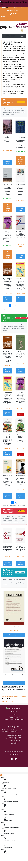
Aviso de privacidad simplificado (14, 738)
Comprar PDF (7, 162)
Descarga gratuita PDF (20, 161)
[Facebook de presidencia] (12, 759)
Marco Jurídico (14, 717)
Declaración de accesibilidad (14, 735)
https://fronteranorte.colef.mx (10, 702)
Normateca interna (19, 7)
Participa (14, 714)
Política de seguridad (14, 742)
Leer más (17, 731)
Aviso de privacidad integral (14, 737)
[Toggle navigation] (2, 5)
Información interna (14, 10)
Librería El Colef (9, 36)
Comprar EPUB (20, 209)
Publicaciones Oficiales (14, 716)
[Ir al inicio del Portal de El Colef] (6, 28)
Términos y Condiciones (14, 740)
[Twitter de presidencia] (16, 759)
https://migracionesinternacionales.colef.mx (14, 696)
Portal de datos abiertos (14, 734)
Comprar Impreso (7, 370)
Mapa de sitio (14, 743)
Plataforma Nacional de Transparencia (14, 719)
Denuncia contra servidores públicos (14, 751)
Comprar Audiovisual (7, 563)
